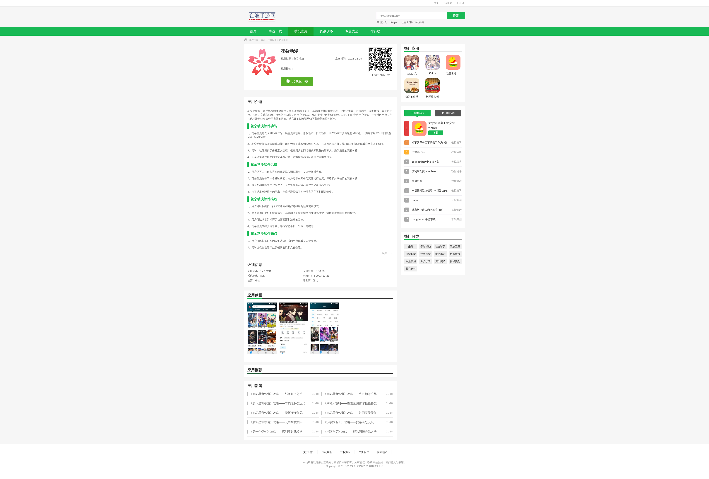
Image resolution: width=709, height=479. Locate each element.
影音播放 (283, 40)
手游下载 (447, 3)
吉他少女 (382, 22)
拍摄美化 (455, 261)
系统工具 (455, 246)
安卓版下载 (300, 81)
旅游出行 (440, 253)
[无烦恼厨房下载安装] (419, 128)
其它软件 (411, 268)
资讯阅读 (440, 261)
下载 (435, 132)
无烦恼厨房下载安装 (412, 22)
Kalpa (394, 22)
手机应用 (460, 3)
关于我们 (308, 452)
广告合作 (364, 452)
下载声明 (345, 452)
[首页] (261, 16)
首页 (436, 3)
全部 (410, 246)
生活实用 (411, 261)
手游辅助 (425, 246)
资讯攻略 (326, 31)
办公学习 (425, 261)
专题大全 (351, 31)
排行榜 (376, 31)
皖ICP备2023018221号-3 (368, 466)
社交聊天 (440, 246)
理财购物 (411, 253)
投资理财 (425, 253)
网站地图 (382, 452)
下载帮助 (327, 452)
